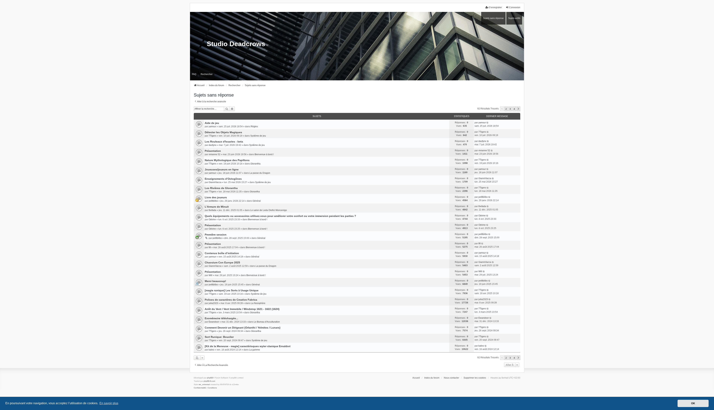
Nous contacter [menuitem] (451, 378)
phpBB (210, 378)
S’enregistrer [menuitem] (495, 7)
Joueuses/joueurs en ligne (222, 169)
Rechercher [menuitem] (207, 74)
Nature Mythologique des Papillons (227, 160)
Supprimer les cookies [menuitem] (475, 378)
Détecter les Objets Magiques (223, 132)
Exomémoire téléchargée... (221, 318)
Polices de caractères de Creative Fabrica (231, 299)
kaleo (211, 349)
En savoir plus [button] (108, 403)
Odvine (212, 219)
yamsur (212, 126)
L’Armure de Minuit (217, 206)
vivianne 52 (214, 154)
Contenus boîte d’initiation (222, 253)
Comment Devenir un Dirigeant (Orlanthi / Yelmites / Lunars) (242, 327)
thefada (212, 210)
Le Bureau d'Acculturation (267, 322)
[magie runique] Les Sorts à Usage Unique (231, 290)
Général (257, 201)
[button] (518, 109)
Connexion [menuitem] (514, 7)
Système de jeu (258, 135)
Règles (254, 126)
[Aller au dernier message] (487, 122)
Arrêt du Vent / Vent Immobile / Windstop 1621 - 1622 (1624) (242, 309)
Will (210, 275)
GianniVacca (215, 182)
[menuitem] (200, 388)
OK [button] (693, 403)
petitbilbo (213, 201)
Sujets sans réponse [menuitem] (493, 18)
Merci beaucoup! (215, 281)
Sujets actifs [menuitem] (514, 18)
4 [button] (514, 108)
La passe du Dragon (260, 173)
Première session (215, 234)
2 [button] (506, 108)
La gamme (254, 349)
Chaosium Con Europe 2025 (222, 262)
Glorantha (255, 163)
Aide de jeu (212, 122)
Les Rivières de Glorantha (221, 188)
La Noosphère (258, 303)
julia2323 (213, 303)
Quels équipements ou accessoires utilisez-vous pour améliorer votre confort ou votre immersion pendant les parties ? (280, 215)
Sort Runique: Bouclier (219, 336)
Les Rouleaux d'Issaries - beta (224, 141)
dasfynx (212, 145)
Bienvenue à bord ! (264, 154)
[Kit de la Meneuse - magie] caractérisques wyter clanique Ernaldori (247, 346)
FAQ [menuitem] (194, 74)
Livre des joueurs (216, 197)
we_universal (204, 384)
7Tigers (212, 135)
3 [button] (510, 108)
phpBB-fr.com (209, 381)
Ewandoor (214, 322)
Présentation (213, 150)
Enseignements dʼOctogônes (223, 178)
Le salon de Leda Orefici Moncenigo (268, 210)
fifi (210, 247)
